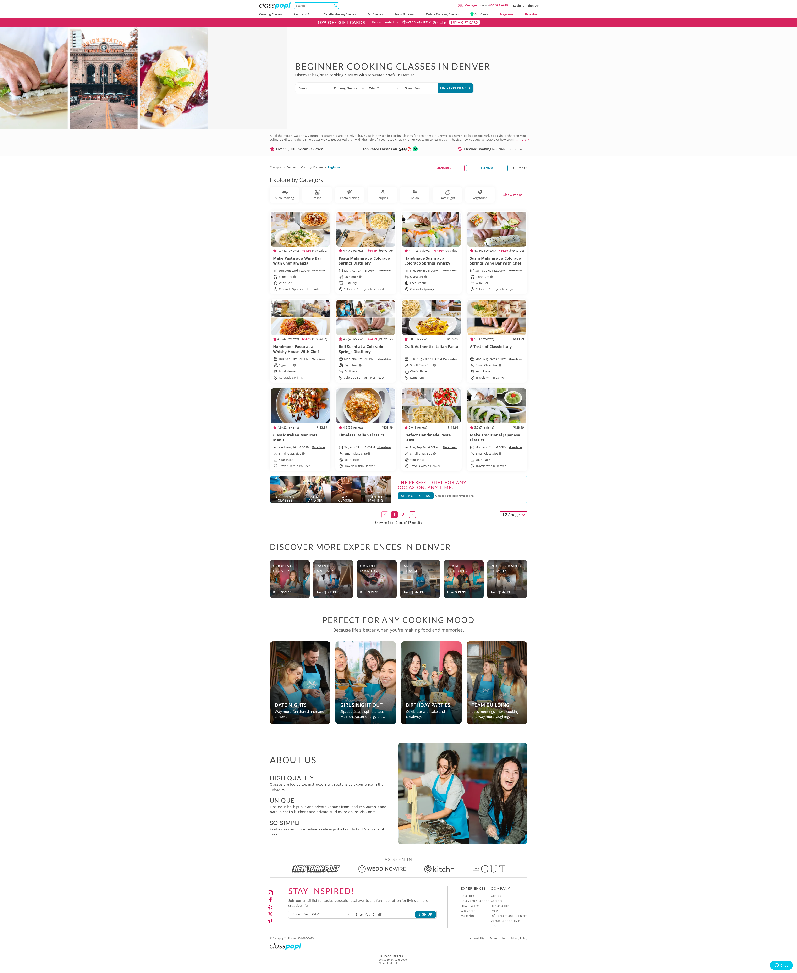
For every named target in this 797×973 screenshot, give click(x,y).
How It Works (470, 906)
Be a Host (532, 14)
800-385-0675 (498, 5)
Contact (496, 896)
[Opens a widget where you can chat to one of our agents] (781, 966)
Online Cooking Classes (442, 14)
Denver (292, 167)
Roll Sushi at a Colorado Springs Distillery (361, 349)
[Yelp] (270, 907)
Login (517, 5)
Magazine (506, 14)
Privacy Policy (518, 938)
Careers (496, 901)
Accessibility (477, 938)
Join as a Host (500, 906)
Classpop (276, 167)
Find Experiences (455, 88)
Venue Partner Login (505, 921)
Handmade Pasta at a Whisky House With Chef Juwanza (296, 349)
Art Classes (375, 14)
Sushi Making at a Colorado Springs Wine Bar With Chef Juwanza (495, 261)
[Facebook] (270, 899)
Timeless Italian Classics (361, 434)
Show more (512, 195)
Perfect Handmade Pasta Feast (427, 437)
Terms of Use (497, 938)
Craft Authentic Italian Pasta (431, 346)
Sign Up (533, 5)
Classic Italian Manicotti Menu (296, 437)
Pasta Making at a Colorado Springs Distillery (364, 261)
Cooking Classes (270, 14)
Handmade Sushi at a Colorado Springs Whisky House (427, 261)
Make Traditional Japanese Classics (495, 437)
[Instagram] (270, 892)
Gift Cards (481, 14)
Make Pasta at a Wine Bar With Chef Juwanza (297, 261)
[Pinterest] (270, 921)
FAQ (494, 926)
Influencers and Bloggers (509, 916)
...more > (522, 139)
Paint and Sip (302, 14)
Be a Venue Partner (475, 901)
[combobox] (320, 914)
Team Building (404, 14)
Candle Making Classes (340, 14)
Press (495, 911)
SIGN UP (425, 914)
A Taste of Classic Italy (491, 346)
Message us (473, 5)
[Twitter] (270, 914)
